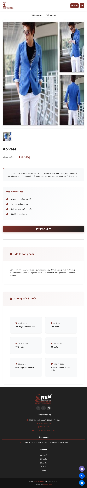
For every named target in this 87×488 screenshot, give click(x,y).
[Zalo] (49, 408)
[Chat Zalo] (82, 476)
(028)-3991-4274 (45, 423)
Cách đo (43, 467)
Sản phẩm (43, 463)
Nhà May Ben (47, 485)
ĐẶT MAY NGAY (43, 229)
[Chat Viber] (82, 469)
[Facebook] (38, 408)
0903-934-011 (44, 427)
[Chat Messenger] (82, 483)
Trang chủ (43, 455)
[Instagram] (43, 408)
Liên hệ (43, 471)
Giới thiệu (43, 459)
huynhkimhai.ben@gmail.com (45, 430)
